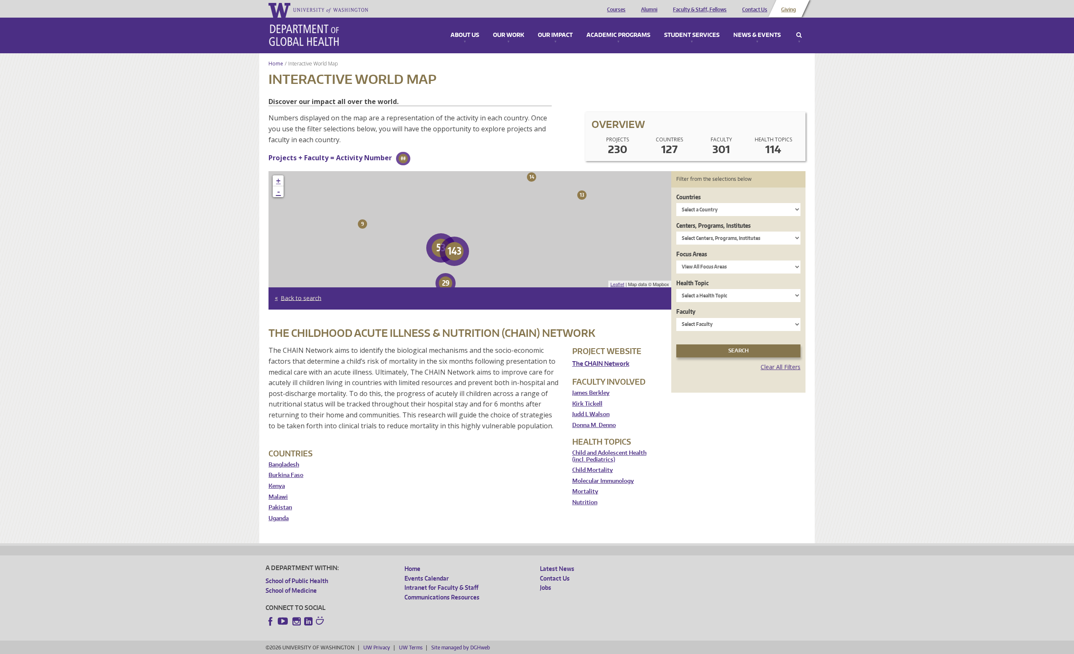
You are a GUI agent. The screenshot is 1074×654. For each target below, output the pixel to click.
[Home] (303, 35)
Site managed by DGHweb (460, 647)
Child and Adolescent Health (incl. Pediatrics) (609, 456)
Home (275, 63)
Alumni (649, 9)
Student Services (691, 35)
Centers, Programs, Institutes (713, 225)
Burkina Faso (285, 475)
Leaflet (617, 284)
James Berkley (591, 393)
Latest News (557, 568)
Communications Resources (442, 597)
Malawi (278, 497)
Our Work (508, 35)
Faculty (686, 311)
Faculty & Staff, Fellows (700, 9)
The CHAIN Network (600, 363)
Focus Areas (691, 254)
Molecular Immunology (603, 481)
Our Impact (555, 35)
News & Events (757, 35)
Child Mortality (592, 470)
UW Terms (410, 647)
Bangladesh (283, 464)
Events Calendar (426, 578)
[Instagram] (297, 621)
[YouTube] (283, 621)
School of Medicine (291, 590)
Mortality (585, 491)
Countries (688, 197)
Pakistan (280, 507)
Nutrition (584, 502)
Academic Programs (618, 35)
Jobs (545, 587)
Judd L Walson (591, 414)
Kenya (276, 486)
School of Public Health (297, 580)
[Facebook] (271, 621)
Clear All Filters (780, 367)
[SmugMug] (321, 622)
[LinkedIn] (308, 621)
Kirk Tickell (587, 404)
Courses (616, 9)
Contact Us (754, 9)
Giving (788, 9)
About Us (465, 35)
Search (799, 35)
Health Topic (692, 283)
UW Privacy (376, 647)
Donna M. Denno (594, 425)
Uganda (278, 518)
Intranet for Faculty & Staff (441, 587)
